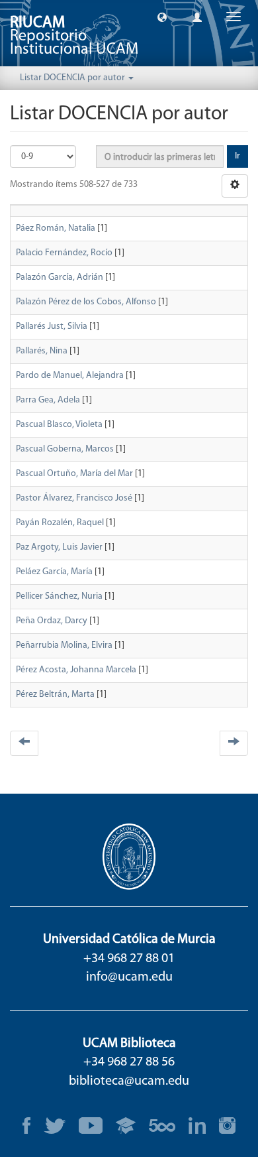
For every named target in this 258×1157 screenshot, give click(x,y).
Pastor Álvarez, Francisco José (74, 498)
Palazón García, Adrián (59, 277)
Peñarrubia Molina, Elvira (64, 645)
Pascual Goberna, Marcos (65, 449)
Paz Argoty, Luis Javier (59, 547)
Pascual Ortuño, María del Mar (74, 474)
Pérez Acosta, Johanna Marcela (76, 670)
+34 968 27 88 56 (129, 1062)
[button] (162, 16)
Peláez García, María (54, 572)
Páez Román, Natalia (55, 228)
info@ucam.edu (129, 977)
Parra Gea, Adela (48, 400)
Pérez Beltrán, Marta (55, 695)
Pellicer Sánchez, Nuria (59, 596)
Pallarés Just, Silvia (51, 327)
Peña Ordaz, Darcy (51, 621)
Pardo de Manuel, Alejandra (70, 376)
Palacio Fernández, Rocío (64, 253)
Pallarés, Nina (41, 351)
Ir (237, 156)
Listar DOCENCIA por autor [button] (73, 78)
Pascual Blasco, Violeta (59, 425)
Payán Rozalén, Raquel (60, 523)
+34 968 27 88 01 (129, 958)
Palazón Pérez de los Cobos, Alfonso (86, 302)
